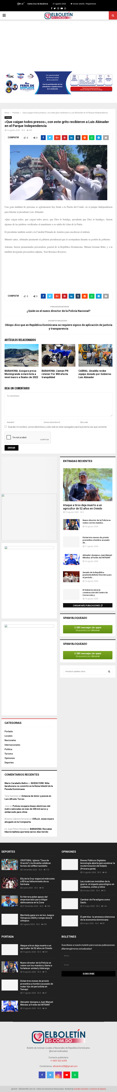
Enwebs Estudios (81, 1089)
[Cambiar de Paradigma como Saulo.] (70, 903)
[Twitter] (55, 8)
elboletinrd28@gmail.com (65, 1066)
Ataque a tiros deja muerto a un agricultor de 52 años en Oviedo (82, 507)
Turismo (9, 754)
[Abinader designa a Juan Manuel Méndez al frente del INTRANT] (71, 559)
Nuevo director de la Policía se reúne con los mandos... (97, 521)
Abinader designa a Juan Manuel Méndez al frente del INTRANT (97, 556)
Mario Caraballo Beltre (16, 783)
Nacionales (10, 740)
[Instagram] (58, 8)
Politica (8, 749)
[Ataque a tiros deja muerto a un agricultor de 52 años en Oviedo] (87, 484)
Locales (8, 736)
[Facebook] (51, 8)
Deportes (9, 762)
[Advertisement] (58, 42)
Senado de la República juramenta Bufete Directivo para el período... (97, 575)
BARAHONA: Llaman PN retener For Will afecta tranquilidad (55, 374)
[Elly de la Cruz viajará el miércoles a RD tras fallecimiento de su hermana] (10, 882)
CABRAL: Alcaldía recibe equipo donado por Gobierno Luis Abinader (94, 374)
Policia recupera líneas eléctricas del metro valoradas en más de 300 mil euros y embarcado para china (27, 809)
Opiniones (10, 758)
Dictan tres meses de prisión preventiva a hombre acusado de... (96, 540)
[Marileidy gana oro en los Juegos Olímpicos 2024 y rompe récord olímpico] (10, 919)
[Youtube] (62, 8)
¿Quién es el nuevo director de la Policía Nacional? (58, 310)
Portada (8, 117)
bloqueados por (87, 629)
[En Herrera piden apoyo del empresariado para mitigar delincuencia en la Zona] (10, 900)
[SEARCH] (109, 671)
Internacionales (12, 745)
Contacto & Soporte (98, 1089)
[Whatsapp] (65, 8)
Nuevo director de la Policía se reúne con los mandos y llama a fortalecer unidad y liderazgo (36, 965)
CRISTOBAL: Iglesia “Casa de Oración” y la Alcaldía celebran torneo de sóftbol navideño (35, 863)
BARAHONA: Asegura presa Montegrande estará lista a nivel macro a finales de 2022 (21, 374)
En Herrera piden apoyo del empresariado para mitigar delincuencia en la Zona (34, 900)
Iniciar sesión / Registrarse (84, 4)
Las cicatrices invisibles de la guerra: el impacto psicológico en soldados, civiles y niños (97, 884)
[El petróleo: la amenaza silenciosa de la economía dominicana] (70, 920)
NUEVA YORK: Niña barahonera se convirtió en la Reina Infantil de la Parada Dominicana (29, 786)
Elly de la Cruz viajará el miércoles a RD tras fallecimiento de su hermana (37, 881)
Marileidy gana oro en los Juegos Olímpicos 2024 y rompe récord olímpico (37, 918)
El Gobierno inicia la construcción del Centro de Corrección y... (95, 592)
